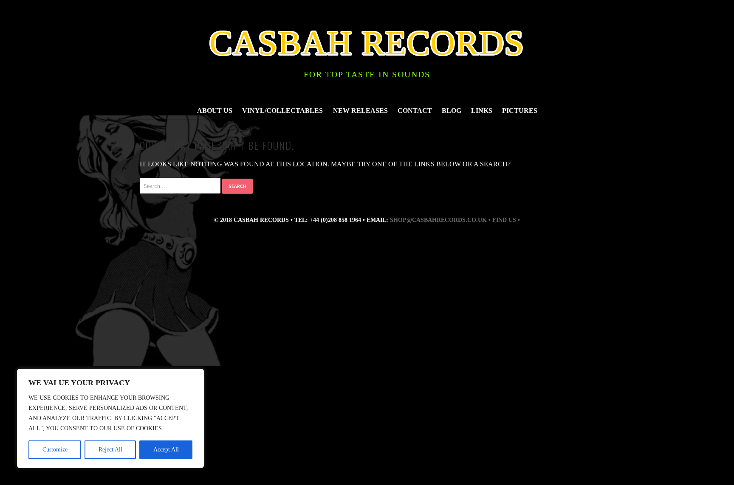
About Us (214, 110)
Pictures (519, 110)
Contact (415, 110)
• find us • (504, 220)
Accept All (166, 449)
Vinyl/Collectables (282, 110)
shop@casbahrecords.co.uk (438, 220)
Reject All (110, 449)
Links (481, 110)
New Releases (360, 110)
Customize (55, 449)
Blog (451, 110)
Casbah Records (367, 43)
